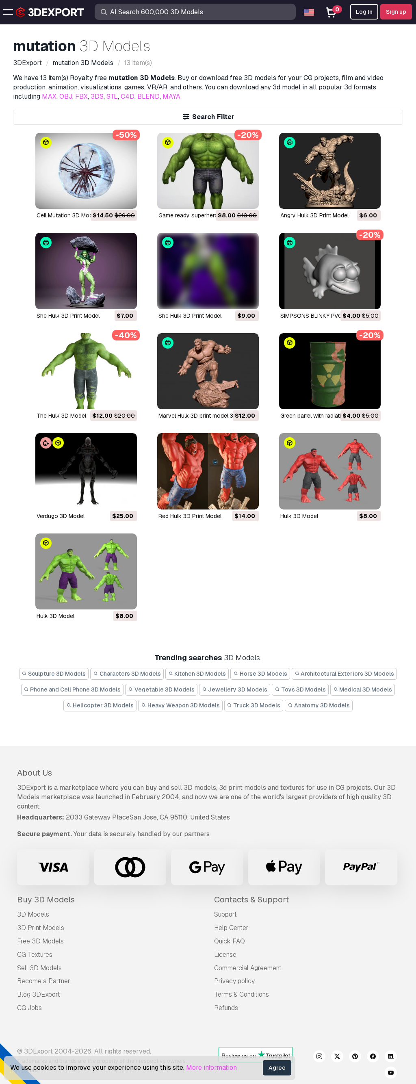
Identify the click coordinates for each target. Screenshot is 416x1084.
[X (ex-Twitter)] (337, 1057)
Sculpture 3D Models (56, 673)
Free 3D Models (40, 941)
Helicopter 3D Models (103, 705)
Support (225, 914)
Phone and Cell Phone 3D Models (75, 689)
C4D (127, 96)
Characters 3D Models (129, 673)
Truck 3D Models (256, 705)
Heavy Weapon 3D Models (183, 705)
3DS (97, 96)
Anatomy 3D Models (321, 705)
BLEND (148, 96)
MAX (49, 96)
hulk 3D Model (299, 516)
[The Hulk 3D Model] (86, 371)
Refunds (226, 1008)
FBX (81, 96)
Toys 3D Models (303, 689)
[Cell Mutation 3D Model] (86, 171)
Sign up (396, 11)
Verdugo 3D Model (60, 516)
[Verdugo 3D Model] (86, 471)
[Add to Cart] (108, 197)
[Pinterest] (355, 1057)
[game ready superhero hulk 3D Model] (208, 171)
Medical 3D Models (365, 689)
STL (112, 96)
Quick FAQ (229, 941)
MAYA (171, 96)
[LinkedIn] (391, 1057)
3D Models (33, 914)
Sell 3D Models (39, 968)
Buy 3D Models (46, 899)
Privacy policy (234, 981)
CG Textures (34, 954)
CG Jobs (29, 1008)
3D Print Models (40, 928)
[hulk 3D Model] (330, 471)
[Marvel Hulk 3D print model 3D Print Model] (208, 371)
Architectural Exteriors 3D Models (346, 673)
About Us (34, 772)
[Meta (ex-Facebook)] (373, 1057)
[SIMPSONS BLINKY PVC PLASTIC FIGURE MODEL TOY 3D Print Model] (330, 271)
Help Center (231, 928)
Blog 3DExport (38, 994)
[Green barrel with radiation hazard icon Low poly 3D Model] (330, 371)
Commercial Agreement (248, 968)
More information (211, 1067)
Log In (364, 11)
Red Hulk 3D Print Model (189, 516)
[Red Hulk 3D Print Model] (208, 471)
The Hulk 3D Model (61, 415)
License (225, 954)
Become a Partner (43, 981)
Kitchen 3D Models (199, 673)
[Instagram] (319, 1057)
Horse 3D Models (262, 673)
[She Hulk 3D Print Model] (86, 271)
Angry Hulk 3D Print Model (314, 215)
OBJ (65, 96)
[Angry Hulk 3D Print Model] (330, 171)
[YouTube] (391, 1074)
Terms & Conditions (241, 994)
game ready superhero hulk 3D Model (207, 215)
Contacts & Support (251, 899)
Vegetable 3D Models (164, 689)
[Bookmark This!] (125, 197)
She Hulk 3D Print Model (68, 315)
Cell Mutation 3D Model (67, 215)
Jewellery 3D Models (237, 689)
